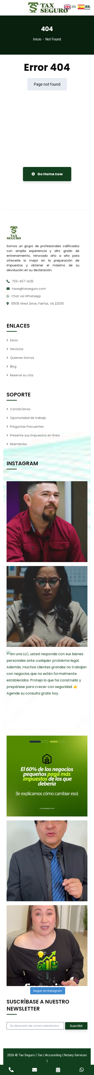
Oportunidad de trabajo (28, 418)
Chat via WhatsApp (26, 296)
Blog (13, 366)
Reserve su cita (21, 375)
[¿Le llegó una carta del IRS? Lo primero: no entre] (47, 606)
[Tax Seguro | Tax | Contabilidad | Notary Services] (47, 7)
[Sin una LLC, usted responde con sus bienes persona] (47, 691)
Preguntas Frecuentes (27, 426)
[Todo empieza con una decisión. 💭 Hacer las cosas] (47, 521)
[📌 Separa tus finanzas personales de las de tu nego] (47, 860)
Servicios (16, 349)
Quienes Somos (22, 358)
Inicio (37, 39)
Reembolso (18, 444)
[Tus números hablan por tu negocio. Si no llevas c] (47, 945)
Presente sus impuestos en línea (35, 435)
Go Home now (50, 174)
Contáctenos (20, 409)
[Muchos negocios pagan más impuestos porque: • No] (47, 776)
